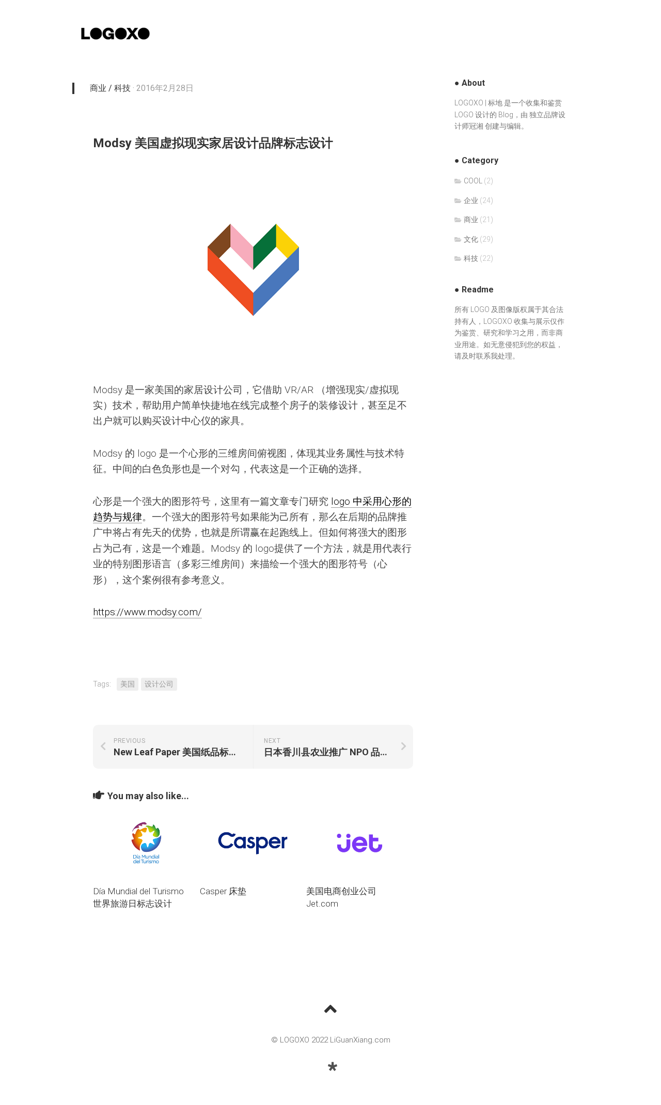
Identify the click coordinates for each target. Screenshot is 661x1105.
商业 (98, 88)
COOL (473, 181)
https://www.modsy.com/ (147, 612)
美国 (127, 684)
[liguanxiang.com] (332, 1067)
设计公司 (159, 684)
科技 (122, 88)
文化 (471, 239)
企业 (471, 200)
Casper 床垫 (223, 891)
